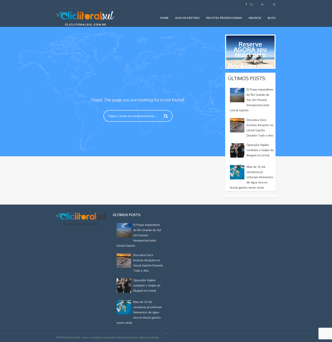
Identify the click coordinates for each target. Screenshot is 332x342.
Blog (272, 18)
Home (164, 18)
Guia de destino (187, 18)
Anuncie (255, 18)
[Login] (262, 4)
